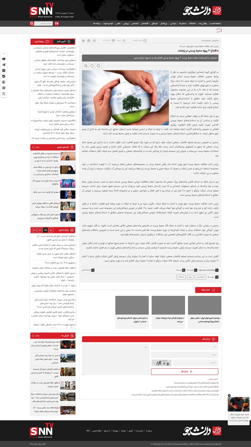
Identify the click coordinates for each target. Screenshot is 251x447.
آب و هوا (107, 430)
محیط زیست (205, 40)
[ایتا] (4, 82)
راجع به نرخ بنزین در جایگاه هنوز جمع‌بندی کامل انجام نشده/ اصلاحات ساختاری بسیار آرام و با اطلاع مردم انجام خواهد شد (46, 170)
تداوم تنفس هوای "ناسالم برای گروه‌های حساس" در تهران (131, 319)
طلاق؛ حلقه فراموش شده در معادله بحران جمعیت (53, 268)
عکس (118, 24)
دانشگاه (192, 24)
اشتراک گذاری (86, 270)
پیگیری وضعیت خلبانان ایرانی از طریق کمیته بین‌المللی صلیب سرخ (56, 113)
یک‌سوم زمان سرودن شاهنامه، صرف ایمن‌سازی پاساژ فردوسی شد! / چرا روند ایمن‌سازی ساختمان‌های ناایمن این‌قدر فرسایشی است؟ (54, 303)
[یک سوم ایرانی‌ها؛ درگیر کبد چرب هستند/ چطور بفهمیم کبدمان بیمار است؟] (67, 344)
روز (51, 230)
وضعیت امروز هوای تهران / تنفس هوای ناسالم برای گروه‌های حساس (204, 319)
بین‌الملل (164, 24)
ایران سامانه (33, 444)
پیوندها (115, 430)
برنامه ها (96, 24)
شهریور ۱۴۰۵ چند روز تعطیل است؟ (59, 263)
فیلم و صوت (108, 24)
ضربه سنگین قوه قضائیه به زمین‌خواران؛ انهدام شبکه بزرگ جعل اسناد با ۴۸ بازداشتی (54, 131)
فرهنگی (154, 24)
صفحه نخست (215, 24)
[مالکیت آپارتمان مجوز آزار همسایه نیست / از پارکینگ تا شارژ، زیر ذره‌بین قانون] (67, 372)
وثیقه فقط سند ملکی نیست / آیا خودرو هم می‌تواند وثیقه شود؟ (45, 409)
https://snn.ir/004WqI (207, 270)
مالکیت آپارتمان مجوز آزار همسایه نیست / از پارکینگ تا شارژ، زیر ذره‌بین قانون (55, 238)
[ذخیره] (88, 40)
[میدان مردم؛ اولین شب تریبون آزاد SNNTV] (67, 183)
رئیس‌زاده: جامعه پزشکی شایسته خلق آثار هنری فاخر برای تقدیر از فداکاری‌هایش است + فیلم (54, 83)
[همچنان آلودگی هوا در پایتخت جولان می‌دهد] (168, 305)
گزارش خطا (190, 270)
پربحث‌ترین (39, 42)
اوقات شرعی (97, 430)
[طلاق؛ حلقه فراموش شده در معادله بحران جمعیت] (67, 385)
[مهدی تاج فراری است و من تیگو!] (67, 194)
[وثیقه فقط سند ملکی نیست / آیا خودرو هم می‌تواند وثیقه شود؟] (67, 410)
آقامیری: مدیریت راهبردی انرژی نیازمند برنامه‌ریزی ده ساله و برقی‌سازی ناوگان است (52, 122)
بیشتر (35, 147)
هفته (45, 230)
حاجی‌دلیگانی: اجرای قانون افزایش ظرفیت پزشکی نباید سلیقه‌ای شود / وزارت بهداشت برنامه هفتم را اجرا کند (52, 316)
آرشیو (131, 430)
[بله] (4, 76)
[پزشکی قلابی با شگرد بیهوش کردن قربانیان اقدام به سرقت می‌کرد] (67, 206)
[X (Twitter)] (4, 94)
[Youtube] (4, 59)
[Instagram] (4, 70)
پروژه (190, 277)
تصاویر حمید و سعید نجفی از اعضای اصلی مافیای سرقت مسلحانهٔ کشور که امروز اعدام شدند (53, 247)
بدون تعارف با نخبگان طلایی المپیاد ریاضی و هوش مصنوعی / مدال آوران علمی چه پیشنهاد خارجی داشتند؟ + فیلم (52, 277)
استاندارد (181, 277)
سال (34, 230)
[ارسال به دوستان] (94, 40)
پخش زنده (203, 24)
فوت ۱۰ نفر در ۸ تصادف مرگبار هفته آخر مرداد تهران (52, 286)
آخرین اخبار (61, 42)
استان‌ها (182, 24)
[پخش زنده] (56, 23)
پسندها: (178, 270)
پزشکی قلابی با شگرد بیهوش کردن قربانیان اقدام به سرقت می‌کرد (45, 205)
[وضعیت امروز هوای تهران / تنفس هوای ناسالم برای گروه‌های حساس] (204, 305)
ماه (40, 230)
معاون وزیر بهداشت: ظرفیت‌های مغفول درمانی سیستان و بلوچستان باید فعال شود (54, 62)
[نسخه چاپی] (83, 40)
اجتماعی (135, 24)
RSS (88, 430)
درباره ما (149, 430)
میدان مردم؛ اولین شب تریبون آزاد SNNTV (45, 182)
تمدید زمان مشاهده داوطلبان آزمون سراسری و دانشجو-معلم (54, 292)
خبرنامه (123, 430)
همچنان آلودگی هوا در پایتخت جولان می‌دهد (169, 319)
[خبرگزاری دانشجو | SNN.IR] (202, 10)
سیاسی (173, 24)
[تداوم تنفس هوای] (132, 305)
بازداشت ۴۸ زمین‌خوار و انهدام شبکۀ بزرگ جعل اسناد (54, 104)
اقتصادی (144, 24)
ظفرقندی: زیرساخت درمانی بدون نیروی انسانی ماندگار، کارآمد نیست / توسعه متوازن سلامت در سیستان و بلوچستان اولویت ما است (54, 72)
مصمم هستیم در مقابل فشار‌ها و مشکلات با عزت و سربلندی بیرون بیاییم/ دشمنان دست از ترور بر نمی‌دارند (45, 157)
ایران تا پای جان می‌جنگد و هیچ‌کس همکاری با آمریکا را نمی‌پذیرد (44, 216)
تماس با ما (139, 430)
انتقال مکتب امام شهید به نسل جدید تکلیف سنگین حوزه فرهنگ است (55, 255)
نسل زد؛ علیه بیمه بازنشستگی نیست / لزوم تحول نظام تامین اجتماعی (46, 359)
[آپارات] (4, 88)
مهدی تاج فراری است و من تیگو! (45, 192)
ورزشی (126, 24)
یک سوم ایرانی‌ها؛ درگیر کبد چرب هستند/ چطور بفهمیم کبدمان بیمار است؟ (44, 345)
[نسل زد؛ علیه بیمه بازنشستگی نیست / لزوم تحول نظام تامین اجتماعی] (67, 358)
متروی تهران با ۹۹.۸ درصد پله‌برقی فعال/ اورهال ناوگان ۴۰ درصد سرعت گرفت (54, 326)
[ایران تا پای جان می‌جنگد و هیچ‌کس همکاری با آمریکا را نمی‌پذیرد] (67, 217)
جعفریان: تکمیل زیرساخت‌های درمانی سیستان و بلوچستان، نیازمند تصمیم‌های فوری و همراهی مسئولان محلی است (53, 51)
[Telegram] (4, 65)
